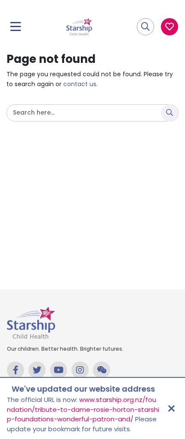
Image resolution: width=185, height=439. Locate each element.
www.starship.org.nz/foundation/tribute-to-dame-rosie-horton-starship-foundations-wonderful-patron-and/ (83, 409)
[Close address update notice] (171, 408)
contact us (79, 84)
